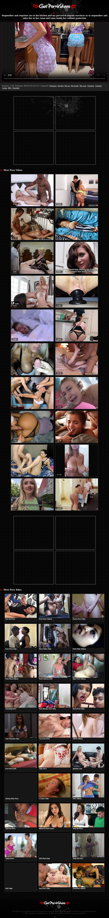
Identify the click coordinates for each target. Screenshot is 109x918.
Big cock (83, 86)
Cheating (90, 86)
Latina (4, 88)
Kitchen (61, 86)
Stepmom (53, 86)
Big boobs (75, 86)
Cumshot (98, 86)
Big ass (67, 86)
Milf (9, 88)
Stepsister (16, 88)
